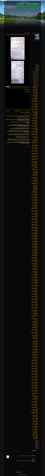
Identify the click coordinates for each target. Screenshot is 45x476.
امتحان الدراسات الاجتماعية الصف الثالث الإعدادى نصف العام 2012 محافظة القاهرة (18, 138)
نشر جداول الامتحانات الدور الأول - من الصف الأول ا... (34, 107)
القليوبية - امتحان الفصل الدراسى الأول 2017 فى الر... (34, 363)
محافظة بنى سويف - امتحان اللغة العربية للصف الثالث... (35, 250)
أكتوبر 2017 (36, 74)
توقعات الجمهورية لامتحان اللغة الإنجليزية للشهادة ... (34, 222)
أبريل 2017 (36, 81)
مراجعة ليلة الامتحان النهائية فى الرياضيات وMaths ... (35, 429)
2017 (26, 87)
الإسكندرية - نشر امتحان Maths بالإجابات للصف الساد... (34, 338)
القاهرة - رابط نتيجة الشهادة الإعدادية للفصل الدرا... (35, 93)
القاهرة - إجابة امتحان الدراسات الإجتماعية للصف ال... (35, 244)
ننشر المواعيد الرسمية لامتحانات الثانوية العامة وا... (34, 394)
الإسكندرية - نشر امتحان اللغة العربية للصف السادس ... (34, 424)
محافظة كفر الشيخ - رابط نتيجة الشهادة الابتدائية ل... (35, 87)
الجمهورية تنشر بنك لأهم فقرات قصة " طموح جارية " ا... (34, 377)
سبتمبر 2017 (36, 75)
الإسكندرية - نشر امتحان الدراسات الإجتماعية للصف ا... (34, 286)
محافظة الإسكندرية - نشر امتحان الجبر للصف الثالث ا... (34, 129)
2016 (37, 440)
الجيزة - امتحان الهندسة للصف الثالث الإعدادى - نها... (34, 143)
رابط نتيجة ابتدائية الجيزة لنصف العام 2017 (34, 164)
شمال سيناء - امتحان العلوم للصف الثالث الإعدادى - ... (35, 200)
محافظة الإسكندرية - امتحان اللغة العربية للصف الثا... (35, 236)
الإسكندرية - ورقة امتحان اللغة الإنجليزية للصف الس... (34, 388)
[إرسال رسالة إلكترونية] (10, 86)
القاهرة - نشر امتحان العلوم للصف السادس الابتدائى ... (35, 435)
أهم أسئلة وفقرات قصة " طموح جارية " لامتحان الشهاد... (35, 432)
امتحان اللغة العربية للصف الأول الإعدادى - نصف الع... (34, 402)
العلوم (16, 87)
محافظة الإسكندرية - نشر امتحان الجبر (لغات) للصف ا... (34, 126)
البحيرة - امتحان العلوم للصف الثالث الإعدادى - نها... (34, 159)
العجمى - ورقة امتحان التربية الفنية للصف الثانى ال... (35, 358)
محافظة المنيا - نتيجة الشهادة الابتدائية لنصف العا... (34, 101)
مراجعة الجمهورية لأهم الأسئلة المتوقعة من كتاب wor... (35, 272)
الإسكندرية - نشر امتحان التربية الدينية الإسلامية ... (34, 316)
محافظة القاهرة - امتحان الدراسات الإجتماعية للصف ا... (34, 247)
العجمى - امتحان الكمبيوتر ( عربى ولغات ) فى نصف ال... (34, 319)
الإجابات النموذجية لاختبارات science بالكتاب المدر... (35, 438)
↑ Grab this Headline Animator (22, 19)
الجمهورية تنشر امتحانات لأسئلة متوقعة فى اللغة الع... (34, 308)
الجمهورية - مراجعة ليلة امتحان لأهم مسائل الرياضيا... (35, 374)
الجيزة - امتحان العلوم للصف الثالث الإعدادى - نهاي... (34, 156)
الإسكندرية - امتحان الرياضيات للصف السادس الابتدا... (35, 313)
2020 (37, 66)
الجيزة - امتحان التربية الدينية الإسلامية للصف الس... (34, 360)
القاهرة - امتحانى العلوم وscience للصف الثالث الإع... (35, 151)
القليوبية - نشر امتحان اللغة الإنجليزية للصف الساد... (35, 418)
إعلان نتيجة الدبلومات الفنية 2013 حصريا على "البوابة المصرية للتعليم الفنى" (19, 121)
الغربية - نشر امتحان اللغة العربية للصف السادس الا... (34, 413)
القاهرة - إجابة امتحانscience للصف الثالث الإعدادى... (35, 140)
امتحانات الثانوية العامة (12, 15)
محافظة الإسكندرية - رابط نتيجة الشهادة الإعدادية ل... (35, 90)
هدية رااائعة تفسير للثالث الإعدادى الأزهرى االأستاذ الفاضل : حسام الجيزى (19, 133)
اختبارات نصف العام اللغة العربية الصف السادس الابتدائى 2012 (21, 127)
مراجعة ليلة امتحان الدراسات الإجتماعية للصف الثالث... (35, 264)
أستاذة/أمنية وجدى (23, 146)
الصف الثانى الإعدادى (12, 14)
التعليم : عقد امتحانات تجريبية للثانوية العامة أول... (35, 170)
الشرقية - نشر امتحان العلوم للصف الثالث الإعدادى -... (35, 145)
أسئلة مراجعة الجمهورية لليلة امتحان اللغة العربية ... (34, 266)
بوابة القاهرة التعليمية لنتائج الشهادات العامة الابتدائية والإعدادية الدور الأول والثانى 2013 (18, 115)
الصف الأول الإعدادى (18, 14)
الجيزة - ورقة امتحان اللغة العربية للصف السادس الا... (35, 421)
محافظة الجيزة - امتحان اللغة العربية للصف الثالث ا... (34, 280)
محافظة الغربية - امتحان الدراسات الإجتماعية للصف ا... (34, 233)
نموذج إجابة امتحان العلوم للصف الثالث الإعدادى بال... (34, 134)
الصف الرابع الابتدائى (37, 14)
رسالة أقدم (8, 110)
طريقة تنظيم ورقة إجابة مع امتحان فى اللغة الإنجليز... (34, 258)
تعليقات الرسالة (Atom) (23, 112)
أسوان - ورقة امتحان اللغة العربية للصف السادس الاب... (35, 416)
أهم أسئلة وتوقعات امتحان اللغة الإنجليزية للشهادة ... (34, 427)
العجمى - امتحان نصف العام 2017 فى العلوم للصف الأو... (35, 382)
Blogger (20, 474)
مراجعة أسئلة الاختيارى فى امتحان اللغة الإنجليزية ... (35, 396)
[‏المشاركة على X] (7, 86)
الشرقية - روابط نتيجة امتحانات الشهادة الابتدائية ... (35, 96)
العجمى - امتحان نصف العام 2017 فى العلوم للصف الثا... (35, 324)
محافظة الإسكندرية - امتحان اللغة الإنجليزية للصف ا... (34, 203)
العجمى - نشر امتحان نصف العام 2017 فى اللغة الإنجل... (35, 355)
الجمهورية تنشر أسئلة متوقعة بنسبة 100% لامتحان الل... (35, 349)
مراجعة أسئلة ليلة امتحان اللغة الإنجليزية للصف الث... (34, 261)
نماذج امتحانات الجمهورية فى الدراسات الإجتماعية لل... (34, 208)
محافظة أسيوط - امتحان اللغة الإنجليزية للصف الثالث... (34, 228)
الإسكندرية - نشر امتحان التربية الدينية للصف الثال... (34, 217)
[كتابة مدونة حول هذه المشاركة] (8, 86)
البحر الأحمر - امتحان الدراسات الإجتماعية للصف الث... (35, 241)
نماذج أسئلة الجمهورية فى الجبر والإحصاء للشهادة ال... (35, 205)
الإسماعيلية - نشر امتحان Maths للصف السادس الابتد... (34, 333)
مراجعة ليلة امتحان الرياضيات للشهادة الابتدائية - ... (35, 344)
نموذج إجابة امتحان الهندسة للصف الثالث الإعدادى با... (35, 123)
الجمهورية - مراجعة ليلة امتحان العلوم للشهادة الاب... (35, 369)
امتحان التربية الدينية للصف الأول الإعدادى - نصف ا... (34, 399)
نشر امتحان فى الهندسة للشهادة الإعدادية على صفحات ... (35, 162)
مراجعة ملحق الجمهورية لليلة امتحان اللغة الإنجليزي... (34, 288)
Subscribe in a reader (19, 472)
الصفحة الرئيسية (17, 110)
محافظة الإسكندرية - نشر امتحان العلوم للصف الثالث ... (34, 115)
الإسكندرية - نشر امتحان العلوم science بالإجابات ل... (34, 302)
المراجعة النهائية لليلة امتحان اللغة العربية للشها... (35, 269)
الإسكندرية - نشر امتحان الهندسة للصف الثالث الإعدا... (34, 148)
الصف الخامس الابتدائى (31, 14)
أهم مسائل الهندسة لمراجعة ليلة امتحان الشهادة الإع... (35, 186)
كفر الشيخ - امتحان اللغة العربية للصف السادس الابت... (34, 366)
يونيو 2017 (36, 79)
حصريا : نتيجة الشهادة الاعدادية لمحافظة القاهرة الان (22, 136)
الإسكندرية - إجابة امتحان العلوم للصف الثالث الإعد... (34, 109)
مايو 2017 (36, 80)
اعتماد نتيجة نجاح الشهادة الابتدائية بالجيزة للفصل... (34, 167)
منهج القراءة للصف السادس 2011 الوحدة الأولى (23, 118)
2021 (37, 65)
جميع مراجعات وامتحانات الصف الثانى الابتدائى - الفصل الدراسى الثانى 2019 (25, 460)
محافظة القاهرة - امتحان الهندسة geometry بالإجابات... (34, 275)
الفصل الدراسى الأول (12, 87)
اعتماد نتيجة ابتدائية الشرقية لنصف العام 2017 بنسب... (35, 98)
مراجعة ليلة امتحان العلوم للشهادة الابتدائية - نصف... (34, 347)
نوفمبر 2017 (36, 72)
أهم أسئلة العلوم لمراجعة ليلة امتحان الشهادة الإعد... (34, 183)
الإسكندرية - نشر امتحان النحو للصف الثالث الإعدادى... (34, 214)
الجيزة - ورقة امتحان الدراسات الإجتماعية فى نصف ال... (34, 299)
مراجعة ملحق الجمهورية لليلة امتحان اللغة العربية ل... (34, 294)
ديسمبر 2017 (36, 71)
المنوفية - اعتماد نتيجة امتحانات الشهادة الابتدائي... (35, 104)
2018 (37, 69)
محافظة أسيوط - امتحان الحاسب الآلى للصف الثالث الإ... (34, 230)
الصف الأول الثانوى (31, 15)
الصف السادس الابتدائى (24, 14)
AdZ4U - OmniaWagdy (28, 3)
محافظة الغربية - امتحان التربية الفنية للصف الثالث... (34, 194)
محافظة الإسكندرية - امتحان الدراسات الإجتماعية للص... (35, 189)
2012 (37, 445)
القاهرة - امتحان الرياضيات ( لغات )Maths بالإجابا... (35, 341)
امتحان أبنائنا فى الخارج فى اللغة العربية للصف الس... (34, 407)
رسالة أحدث (27, 110)
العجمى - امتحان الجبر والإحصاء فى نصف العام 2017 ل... (35, 322)
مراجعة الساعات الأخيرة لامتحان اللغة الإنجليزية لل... (34, 255)
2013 (37, 444)
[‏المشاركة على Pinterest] (6, 86)
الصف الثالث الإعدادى (36, 15)
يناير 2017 (36, 85)
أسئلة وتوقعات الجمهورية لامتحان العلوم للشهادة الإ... (34, 225)
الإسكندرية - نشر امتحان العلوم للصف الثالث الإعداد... (34, 211)
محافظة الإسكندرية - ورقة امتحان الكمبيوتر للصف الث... (35, 192)
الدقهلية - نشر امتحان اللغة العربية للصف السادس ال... (35, 410)
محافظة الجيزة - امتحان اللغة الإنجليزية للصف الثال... (34, 239)
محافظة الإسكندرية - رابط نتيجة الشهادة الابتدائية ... (35, 118)
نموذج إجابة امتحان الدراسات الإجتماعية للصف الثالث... (35, 178)
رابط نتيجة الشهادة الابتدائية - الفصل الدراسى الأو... (35, 172)
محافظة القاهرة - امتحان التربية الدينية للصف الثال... (34, 283)
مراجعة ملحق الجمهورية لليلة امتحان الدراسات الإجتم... (34, 291)
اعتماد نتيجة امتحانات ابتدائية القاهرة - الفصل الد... (34, 175)
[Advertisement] (23, 9)
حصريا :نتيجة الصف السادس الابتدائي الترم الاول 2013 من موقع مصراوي (19, 124)
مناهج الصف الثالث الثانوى (19, 15)
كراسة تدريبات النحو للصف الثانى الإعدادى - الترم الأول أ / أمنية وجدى (26, 455)
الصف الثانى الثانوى (25, 15)
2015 (37, 441)
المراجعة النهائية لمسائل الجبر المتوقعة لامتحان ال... (34, 154)
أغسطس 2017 (36, 76)
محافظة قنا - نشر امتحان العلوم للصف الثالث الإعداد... (34, 132)
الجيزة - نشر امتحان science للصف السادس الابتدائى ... (34, 330)
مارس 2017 (36, 83)
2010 (37, 448)
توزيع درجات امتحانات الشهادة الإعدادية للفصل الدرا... (35, 112)
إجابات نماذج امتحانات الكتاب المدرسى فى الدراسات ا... (35, 253)
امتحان (8, 87)
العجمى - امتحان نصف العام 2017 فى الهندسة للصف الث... (34, 385)
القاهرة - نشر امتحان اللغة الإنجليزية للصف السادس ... (35, 327)
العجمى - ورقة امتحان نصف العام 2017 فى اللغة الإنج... (35, 311)
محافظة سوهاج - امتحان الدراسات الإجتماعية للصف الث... (34, 197)
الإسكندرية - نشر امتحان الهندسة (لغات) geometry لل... (34, 137)
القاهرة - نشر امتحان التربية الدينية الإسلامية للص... (34, 405)
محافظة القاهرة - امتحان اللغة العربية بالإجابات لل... (34, 277)
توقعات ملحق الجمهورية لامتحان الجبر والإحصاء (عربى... (34, 219)
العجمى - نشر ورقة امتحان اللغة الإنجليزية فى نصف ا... (34, 352)
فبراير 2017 (36, 84)
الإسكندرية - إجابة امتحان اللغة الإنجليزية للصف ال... (34, 380)
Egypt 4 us (33, 455)
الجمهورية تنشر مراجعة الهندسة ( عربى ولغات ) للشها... (34, 305)
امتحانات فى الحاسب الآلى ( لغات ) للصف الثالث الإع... (35, 391)
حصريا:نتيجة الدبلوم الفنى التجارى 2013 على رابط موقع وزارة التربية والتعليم (19, 130)
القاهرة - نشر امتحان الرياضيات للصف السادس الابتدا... (35, 335)
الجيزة (24, 87)
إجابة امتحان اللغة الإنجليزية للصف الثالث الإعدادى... (34, 181)
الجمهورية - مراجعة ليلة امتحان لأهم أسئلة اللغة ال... (34, 371)
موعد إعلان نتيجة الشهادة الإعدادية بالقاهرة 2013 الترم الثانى (21, 141)
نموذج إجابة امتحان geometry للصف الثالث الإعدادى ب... (34, 121)
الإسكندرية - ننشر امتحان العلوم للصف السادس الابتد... (34, 297)
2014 (37, 443)
